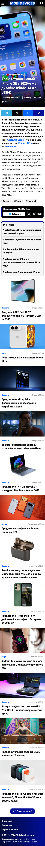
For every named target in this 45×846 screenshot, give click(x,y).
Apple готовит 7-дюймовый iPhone (21, 272)
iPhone (18, 201)
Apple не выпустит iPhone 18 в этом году (22, 241)
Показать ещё (24, 811)
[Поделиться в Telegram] (6, 113)
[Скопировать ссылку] (38, 113)
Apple (6, 201)
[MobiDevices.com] (22, 3)
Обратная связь (9, 829)
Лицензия (6, 825)
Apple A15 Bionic (15, 140)
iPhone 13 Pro (25, 143)
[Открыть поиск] (42, 3)
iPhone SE (31, 201)
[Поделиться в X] (17, 113)
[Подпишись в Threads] (34, 214)
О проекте (6, 821)
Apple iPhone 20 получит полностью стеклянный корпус (22, 232)
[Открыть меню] (2, 3)
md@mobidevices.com (28, 842)
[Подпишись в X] (29, 214)
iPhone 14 (11, 146)
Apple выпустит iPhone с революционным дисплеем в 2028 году (21, 262)
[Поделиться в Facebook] (28, 113)
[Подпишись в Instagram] (39, 214)
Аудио (38, 97)
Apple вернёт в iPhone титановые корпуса (21, 251)
